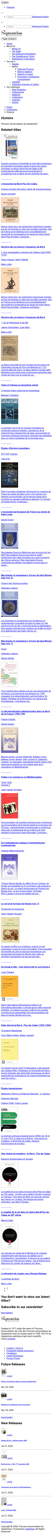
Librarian (16, 82)
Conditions (12, 1353)
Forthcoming (18, 92)
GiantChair (30, 1529)
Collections (17, 97)
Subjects (16, 94)
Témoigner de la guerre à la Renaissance (16, 1487)
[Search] (2, 12)
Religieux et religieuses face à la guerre (15, 1405)
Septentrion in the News (23, 59)
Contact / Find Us (15, 1348)
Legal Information (15, 1356)
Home (9, 43)
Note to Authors (24, 71)
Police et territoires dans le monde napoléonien (18, 1381)
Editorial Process (25, 69)
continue (11, 1339)
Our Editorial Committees (24, 54)
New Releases (19, 89)
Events (15, 102)
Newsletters (7, 1313)
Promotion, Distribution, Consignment (28, 78)
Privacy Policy (13, 1358)
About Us (16, 48)
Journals (16, 100)
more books (7, 1417)
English (5, 2)
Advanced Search (40, 16)
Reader (15, 64)
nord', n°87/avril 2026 (8, 1510)
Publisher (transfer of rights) (25, 84)
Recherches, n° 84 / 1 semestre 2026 (15, 1464)
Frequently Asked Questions (20, 1350)
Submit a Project (25, 74)
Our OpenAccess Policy (23, 56)
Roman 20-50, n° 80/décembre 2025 (14, 1440)
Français (11, 7)
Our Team (16, 51)
